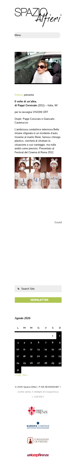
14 (46, 349)
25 (24, 363)
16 (60, 349)
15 (53, 349)
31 (18, 369)
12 (31, 349)
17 (18, 356)
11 (24, 349)
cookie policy (24, 392)
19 (31, 356)
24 (18, 363)
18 (24, 356)
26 (31, 363)
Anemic (19, 94)
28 (45, 363)
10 (18, 349)
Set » (25, 375)
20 (38, 356)
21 (46, 356)
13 (38, 349)
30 (59, 363)
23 (59, 356)
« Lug (18, 375)
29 (52, 363)
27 (38, 363)
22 (52, 356)
